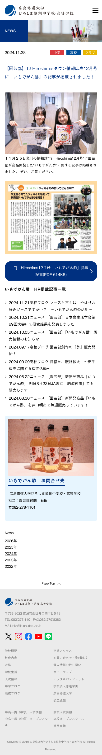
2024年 (11, 553)
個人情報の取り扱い (67, 665)
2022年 (11, 566)
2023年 (11, 560)
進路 (8, 665)
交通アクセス (62, 650)
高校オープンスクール (68, 718)
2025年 (11, 547)
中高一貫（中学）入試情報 (23, 712)
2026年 (11, 541)
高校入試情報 (62, 712)
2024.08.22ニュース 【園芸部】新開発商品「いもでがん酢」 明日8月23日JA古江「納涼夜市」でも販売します (52, 383)
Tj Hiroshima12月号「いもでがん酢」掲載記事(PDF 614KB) (51, 271)
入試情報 (11, 679)
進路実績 (59, 726)
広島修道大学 (62, 693)
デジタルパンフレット (68, 679)
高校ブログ (12, 693)
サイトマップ (62, 672)
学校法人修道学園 (65, 686)
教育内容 (11, 657)
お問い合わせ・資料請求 (70, 657)
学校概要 (11, 650)
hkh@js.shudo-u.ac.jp (27, 625)
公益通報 (59, 700)
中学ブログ (12, 686)
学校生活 (11, 672)
